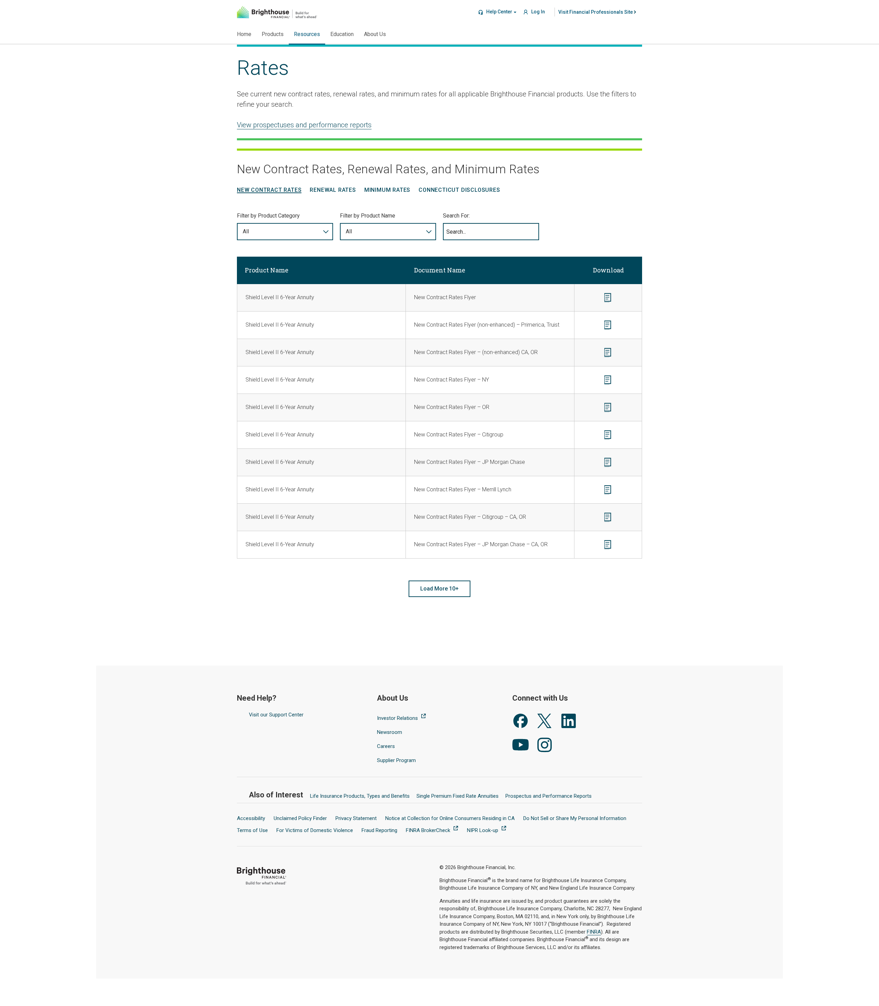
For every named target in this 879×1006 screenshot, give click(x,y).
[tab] (269, 190)
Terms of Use (252, 830)
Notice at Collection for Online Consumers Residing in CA (450, 818)
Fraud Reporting (379, 830)
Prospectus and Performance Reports (548, 796)
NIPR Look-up (483, 830)
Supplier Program (396, 760)
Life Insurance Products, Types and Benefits (360, 796)
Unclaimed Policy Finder (300, 818)
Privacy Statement (356, 818)
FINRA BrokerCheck (429, 830)
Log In (537, 11)
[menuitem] (595, 12)
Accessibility (251, 818)
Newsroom (389, 732)
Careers (386, 746)
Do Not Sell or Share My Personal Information (574, 818)
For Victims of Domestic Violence (314, 830)
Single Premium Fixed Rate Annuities (457, 796)
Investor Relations (398, 718)
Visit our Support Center (276, 715)
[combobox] (285, 231)
